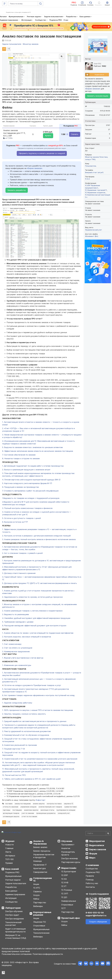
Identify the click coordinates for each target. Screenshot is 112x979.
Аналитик (65, 848)
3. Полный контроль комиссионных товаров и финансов (27, 508)
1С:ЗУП (64, 893)
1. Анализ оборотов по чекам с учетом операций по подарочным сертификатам (37, 633)
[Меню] (4, 3)
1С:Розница (66, 890)
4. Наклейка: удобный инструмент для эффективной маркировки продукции (36, 618)
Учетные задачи (12, 880)
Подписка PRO (12, 872)
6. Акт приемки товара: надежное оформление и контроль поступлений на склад (38, 695)
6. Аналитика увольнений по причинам (19, 745)
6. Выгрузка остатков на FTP (15, 522)
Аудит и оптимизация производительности (15, 930)
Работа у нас (92, 883)
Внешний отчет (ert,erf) (94, 172)
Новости (9, 844)
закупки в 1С (68, 804)
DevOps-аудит (12, 915)
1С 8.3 (87, 179)
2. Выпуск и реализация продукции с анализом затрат (26, 470)
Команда (37, 861)
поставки (8, 804)
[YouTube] (102, 963)
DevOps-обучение (14, 911)
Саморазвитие (40, 872)
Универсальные (68, 901)
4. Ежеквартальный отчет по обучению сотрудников (25, 735)
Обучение (66, 841)
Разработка (11, 887)
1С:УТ (63, 886)
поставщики (17, 810)
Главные (9, 848)
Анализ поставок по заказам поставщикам (41, 36)
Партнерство (39, 902)
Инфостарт (40, 800)
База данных (11, 891)
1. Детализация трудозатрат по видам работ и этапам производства (33, 466)
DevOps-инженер (69, 858)
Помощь (90, 879)
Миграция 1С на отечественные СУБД (15, 936)
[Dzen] (97, 963)
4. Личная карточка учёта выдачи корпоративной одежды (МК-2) (31, 480)
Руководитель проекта (68, 853)
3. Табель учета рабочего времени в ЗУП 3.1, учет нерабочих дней (31, 779)
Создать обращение (98, 922)
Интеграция (11, 898)
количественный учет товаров (50, 807)
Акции (36, 884)
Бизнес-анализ (40, 847)
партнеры (6, 810)
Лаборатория (13, 908)
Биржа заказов (97, 849)
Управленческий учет (93, 230)
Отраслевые (39, 925)
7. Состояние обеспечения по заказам (18, 455)
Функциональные (13, 876)
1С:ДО (64, 897)
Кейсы (36, 899)
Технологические (41, 933)
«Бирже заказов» (34, 168)
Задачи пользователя (15, 883)
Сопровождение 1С (42, 879)
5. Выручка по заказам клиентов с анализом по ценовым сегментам (32, 447)
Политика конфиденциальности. (48, 954)
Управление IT (40, 865)
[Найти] (108, 833)
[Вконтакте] (86, 963)
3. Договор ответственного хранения (18, 573)
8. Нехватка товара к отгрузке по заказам (21, 458)
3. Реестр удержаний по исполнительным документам (26, 731)
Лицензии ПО (39, 922)
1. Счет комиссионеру (11, 644)
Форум (93, 853)
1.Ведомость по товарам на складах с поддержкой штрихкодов (30, 498)
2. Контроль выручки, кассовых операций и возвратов (26, 637)
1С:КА (64, 879)
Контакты (90, 887)
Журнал (9, 841)
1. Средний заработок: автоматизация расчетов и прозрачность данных (34, 721)
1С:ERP (64, 875)
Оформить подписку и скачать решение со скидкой (42, 153)
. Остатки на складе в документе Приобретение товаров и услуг (32, 685)
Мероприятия (97, 841)
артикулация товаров (11, 813)
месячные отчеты (47, 810)
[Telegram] (80, 963)
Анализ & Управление (40, 842)
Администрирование (15, 894)
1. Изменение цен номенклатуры (16, 665)
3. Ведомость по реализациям (15, 614)
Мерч (92, 857)
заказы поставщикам (23, 804)
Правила (90, 876)
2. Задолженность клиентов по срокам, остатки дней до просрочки (32, 597)
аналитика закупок (31, 810)
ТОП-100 (9, 859)
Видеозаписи (96, 845)
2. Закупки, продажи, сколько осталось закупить (24, 714)
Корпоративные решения (42, 913)
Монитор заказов (92, 157)
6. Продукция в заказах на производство (20, 487)
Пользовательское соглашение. (17, 954)
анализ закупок (39, 804)
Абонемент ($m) (91, 236)
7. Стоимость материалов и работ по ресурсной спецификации (30, 491)
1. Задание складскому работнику (17, 703)
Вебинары (38, 906)
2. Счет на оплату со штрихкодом (17, 648)
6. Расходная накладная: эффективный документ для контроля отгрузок (34, 625)
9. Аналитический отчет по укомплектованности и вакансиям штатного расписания (39, 759)
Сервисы (37, 891)
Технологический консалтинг (13, 923)
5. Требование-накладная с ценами (17, 622)
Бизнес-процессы (41, 851)
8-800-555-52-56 (95, 912)
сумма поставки (70, 807)
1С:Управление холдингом (95, 193)
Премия (9, 863)
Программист (67, 844)
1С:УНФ (64, 882)
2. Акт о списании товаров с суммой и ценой (22, 553)
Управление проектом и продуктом (43, 855)
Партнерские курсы (70, 862)
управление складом (28, 807)
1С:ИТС (36, 888)
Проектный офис (70, 918)
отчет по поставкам (29, 816)
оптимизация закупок (11, 816)
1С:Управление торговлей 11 (96, 190)
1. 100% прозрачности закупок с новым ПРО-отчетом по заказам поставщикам (37, 710)
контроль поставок (54, 804)
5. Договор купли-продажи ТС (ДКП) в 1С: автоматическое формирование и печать (39, 583)
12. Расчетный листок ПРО (14, 775)
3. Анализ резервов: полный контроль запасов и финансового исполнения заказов (39, 539)
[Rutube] (108, 963)
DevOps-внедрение (14, 918)
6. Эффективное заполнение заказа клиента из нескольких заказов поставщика (37, 451)
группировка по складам (66, 810)
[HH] (91, 963)
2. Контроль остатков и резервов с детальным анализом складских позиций (36, 536)
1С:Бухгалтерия (68, 871)
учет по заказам (28, 813)
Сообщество (11, 902)
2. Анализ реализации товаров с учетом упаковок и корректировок (32, 611)
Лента (8, 852)
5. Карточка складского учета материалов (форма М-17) (27, 483)
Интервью (10, 855)
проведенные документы (45, 813)
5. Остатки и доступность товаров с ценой (21, 518)
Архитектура (39, 868)
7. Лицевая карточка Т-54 (13, 749)
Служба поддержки (99, 894)
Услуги (36, 895)
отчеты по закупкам (10, 807)
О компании (92, 865)
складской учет (64, 813)
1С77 (63, 908)
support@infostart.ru (96, 915)
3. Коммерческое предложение (16, 651)
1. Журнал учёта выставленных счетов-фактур (22, 658)
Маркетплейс (68, 868)
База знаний (12, 869)
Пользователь (90, 166)
